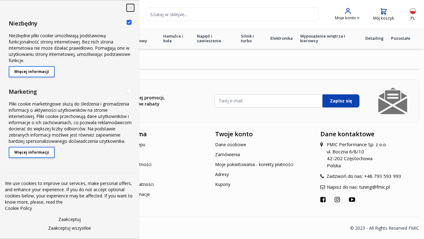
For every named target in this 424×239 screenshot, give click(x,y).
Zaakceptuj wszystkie (69, 228)
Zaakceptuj (69, 219)
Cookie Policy (18, 208)
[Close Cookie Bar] (130, 7)
